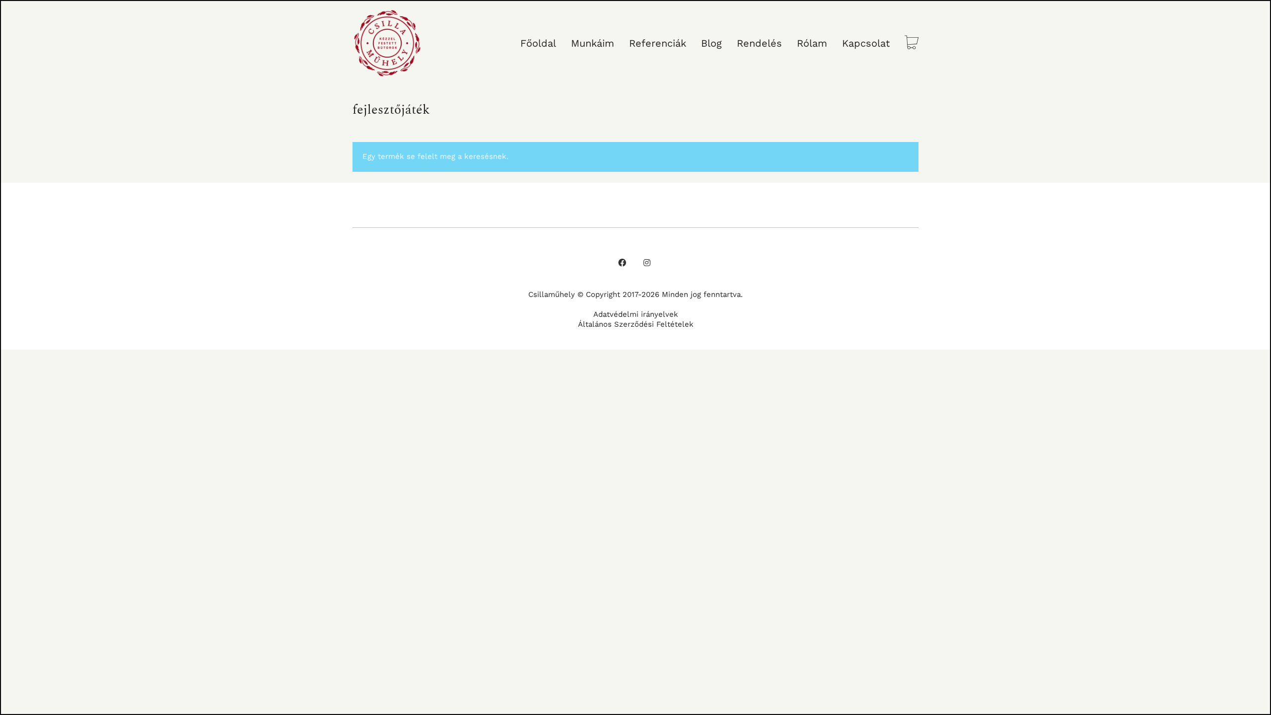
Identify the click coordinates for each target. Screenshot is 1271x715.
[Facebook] (622, 263)
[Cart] (911, 43)
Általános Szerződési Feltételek (636, 324)
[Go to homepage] (387, 43)
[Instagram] (647, 263)
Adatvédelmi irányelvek (635, 314)
